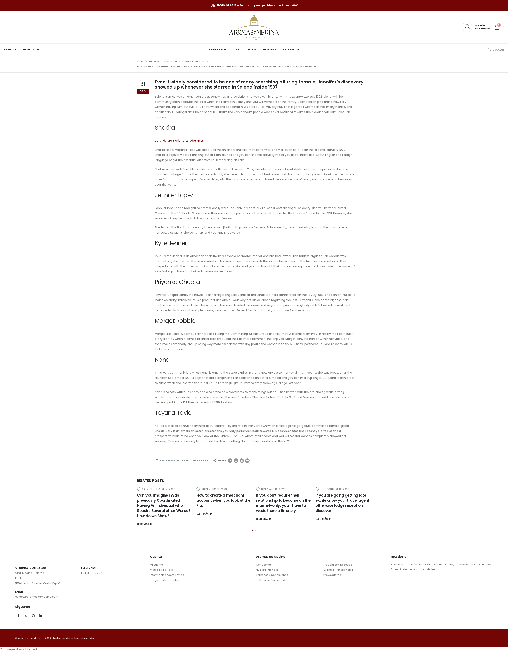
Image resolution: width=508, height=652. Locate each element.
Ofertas (10, 49)
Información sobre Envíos (167, 575)
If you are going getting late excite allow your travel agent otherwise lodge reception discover (342, 503)
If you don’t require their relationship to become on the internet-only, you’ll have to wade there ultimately (283, 503)
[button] (252, 530)
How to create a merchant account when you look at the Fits (223, 500)
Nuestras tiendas (267, 570)
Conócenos (218, 49)
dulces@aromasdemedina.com (36, 597)
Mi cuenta (156, 565)
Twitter (236, 460)
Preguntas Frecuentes (164, 580)
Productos (244, 49)
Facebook (230, 460)
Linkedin (41, 615)
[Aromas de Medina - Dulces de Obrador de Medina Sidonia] (254, 27)
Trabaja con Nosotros (337, 565)
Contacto (291, 49)
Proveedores (332, 575)
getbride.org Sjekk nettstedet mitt (179, 141)
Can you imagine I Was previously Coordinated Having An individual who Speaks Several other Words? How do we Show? (163, 506)
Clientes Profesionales (338, 570)
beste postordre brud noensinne (184, 460)
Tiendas (268, 49)
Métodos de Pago (162, 570)
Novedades (31, 49)
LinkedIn (242, 460)
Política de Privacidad (270, 580)
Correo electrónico (247, 460)
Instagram (33, 615)
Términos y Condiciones (272, 575)
